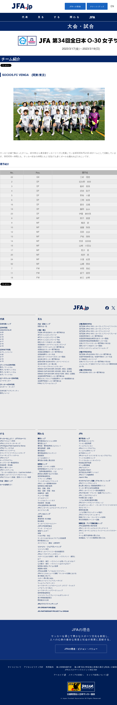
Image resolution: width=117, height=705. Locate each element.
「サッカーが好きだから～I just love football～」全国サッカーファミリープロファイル (17, 473)
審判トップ (42, 438)
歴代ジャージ (4, 393)
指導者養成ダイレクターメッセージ (50, 469)
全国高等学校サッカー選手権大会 (91, 336)
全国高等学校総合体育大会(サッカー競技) (94, 338)
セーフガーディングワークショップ (50, 590)
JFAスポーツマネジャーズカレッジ (91, 502)
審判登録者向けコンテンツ (47, 453)
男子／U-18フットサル (8, 372)
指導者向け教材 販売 (45, 486)
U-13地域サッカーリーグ (88, 359)
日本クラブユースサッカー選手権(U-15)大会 (94, 361)
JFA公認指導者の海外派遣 (47, 505)
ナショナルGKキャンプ (87, 450)
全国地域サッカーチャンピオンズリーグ (52, 344)
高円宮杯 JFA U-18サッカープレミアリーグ (94, 328)
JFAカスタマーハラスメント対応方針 (81, 669)
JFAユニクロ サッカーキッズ (10, 443)
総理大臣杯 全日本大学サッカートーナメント (53, 361)
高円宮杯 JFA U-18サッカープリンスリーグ (94, 331)
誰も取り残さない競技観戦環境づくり (92, 485)
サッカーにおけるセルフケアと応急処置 (52, 538)
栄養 (39, 533)
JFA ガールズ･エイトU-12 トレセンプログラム (95, 455)
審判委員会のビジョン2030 (47, 441)
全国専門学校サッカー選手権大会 (49, 381)
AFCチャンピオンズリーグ (47, 335)
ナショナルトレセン (86, 445)
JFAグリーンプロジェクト (88, 483)
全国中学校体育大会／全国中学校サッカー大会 (95, 356)
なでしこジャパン (6, 352)
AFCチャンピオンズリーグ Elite (49, 337)
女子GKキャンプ (84, 453)
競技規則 (41, 455)
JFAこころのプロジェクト (88, 495)
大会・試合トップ (44, 324)
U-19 (1, 337)
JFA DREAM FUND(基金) (47, 607)
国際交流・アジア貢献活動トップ (90, 523)
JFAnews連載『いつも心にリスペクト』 (52, 571)
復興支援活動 (83, 510)
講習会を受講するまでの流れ (48, 473)
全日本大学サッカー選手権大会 (49, 359)
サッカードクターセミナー (47, 523)
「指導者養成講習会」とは (47, 471)
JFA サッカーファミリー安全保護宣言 (51, 551)
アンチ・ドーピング (45, 528)
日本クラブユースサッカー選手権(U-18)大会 (94, 343)
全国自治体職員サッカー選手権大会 (50, 352)
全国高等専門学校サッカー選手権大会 (51, 376)
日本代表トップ (5, 324)
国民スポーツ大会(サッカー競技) (49, 342)
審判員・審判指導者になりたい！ (49, 445)
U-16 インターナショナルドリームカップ (93, 348)
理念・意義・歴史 (44, 488)
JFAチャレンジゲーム (7, 450)
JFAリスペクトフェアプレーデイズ (50, 580)
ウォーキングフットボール (9, 455)
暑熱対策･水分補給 (44, 518)
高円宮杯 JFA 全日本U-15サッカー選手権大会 (95, 354)
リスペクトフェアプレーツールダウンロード (53, 595)
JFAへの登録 (75, 6)
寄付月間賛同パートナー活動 (89, 519)
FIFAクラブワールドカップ (47, 383)
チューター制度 (43, 495)
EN (112, 6)
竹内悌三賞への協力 (86, 497)
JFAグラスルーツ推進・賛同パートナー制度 (15, 477)
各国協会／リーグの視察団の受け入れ (92, 538)
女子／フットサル (6, 374)
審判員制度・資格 (44, 448)
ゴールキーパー (43, 498)
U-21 (1, 334)
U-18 (1, 339)
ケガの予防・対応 (44, 535)
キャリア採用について (96, 674)
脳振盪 (40, 516)
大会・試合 (81, 26)
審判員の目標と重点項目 (46, 460)
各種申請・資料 (43, 493)
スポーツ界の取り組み (45, 578)
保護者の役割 (42, 568)
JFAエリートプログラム (87, 448)
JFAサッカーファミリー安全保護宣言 (92, 490)
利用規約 (50, 667)
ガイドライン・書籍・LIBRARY (49, 543)
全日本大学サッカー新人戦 (47, 364)
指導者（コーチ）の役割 (46, 466)
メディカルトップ (44, 514)
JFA (81, 433)
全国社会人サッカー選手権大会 (49, 349)
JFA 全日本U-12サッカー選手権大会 (92, 372)
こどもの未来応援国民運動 (88, 500)
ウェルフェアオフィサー (46, 583)
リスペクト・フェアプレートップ (49, 547)
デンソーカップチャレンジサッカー (50, 366)
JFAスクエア (4, 457)
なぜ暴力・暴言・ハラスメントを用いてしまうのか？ (56, 561)
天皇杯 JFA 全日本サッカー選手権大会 (51, 332)
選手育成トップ (84, 438)
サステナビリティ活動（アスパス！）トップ (94, 481)
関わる (75, 17)
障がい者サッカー (6, 467)
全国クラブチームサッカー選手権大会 (51, 347)
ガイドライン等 (43, 510)
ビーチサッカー (5, 380)
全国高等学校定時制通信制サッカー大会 (93, 341)
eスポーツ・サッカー (7, 387)
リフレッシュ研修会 (45, 478)
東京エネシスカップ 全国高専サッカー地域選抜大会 (56, 378)
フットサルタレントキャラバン (90, 460)
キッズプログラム (6, 460)
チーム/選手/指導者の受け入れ (89, 535)
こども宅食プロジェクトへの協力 (90, 512)
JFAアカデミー (84, 467)
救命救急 (41, 521)
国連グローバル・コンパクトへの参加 (92, 517)
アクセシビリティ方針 (33, 667)
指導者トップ (42, 464)
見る (41, 17)
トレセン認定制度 (85, 443)
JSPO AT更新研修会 (45, 526)
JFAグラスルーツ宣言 (7, 441)
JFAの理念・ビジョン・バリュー (81, 648)
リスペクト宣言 (43, 549)
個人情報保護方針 (64, 667)
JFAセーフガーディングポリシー (49, 554)
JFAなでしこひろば (7, 448)
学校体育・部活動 (6, 465)
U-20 (1, 354)
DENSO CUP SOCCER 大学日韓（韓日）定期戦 (55, 369)
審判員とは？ (42, 443)
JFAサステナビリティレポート (89, 514)
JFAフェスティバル (7, 470)
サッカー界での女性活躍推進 (89, 488)
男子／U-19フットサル (8, 369)
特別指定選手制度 (85, 462)
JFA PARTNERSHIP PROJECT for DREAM (53, 611)
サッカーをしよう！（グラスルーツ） (13, 438)
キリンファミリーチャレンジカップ (12, 453)
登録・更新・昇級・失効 (46, 490)
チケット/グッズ (97, 6)
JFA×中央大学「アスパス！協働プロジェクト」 (95, 493)
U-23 (1, 332)
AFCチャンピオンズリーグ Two (49, 339)
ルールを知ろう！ (6, 484)
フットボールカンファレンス (48, 481)
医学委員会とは (43, 540)
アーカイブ (58, 674)
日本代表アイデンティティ (9, 390)
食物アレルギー (43, 531)
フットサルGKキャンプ (87, 458)
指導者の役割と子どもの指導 (48, 566)
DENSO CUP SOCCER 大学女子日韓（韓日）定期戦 (56, 373)
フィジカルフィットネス (46, 500)
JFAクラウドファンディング (48, 604)
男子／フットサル (6, 367)
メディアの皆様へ (76, 674)
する (57, 17)
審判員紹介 (42, 450)
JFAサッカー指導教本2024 (47, 483)
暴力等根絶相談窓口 (45, 597)
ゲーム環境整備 (84, 465)
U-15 (1, 346)
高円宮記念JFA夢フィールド (89, 472)
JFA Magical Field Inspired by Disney (13, 445)
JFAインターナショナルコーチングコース (52, 507)
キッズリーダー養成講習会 (9, 462)
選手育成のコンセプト (86, 441)
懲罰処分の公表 (43, 600)
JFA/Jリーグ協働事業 (86, 474)
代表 (25, 17)
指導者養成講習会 (44, 476)
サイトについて (14, 667)
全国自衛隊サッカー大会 (46, 354)
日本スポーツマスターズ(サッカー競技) (51, 356)
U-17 (1, 341)
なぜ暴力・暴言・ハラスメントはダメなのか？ (54, 563)
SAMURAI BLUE (5, 330)
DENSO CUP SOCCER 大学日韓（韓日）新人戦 (55, 371)
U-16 (1, 343)
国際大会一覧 (42, 326)
